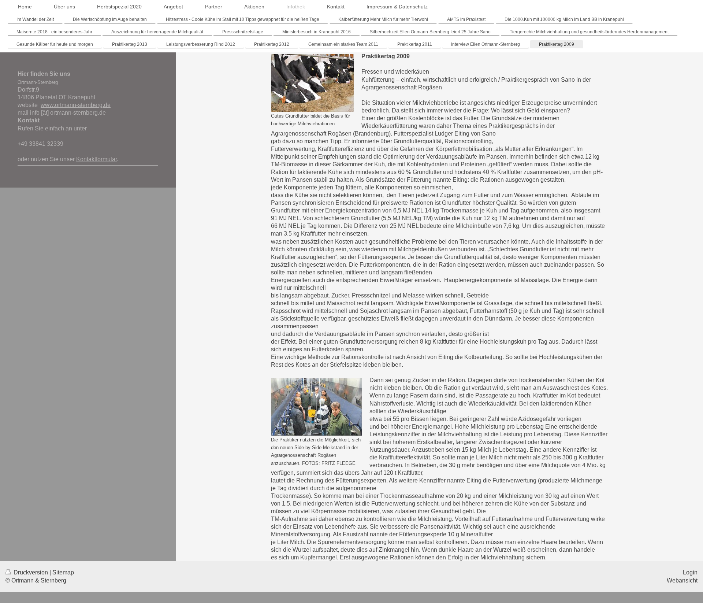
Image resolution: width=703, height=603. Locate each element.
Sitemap (63, 572)
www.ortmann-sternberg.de (76, 105)
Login (690, 572)
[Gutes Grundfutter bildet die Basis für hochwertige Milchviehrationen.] (312, 83)
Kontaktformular (96, 159)
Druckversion (30, 572)
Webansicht (682, 580)
